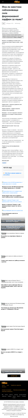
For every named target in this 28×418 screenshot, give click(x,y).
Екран (3, 281)
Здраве (3, 256)
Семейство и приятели (16, 385)
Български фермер (22, 394)
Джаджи (3, 226)
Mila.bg (14, 396)
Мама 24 (18, 396)
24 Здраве (24, 396)
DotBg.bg (9, 396)
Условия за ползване (6, 390)
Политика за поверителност (19, 390)
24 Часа (6, 394)
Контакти (4, 386)
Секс (4, 23)
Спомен (14, 397)
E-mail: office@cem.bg (19, 414)
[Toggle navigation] (3, 2)
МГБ (2, 394)
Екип (8, 385)
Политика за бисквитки (7, 391)
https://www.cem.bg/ (14, 416)
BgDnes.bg (4, 396)
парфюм (4, 162)
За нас (3, 385)
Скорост (3, 221)
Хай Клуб (16, 394)
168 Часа (11, 394)
